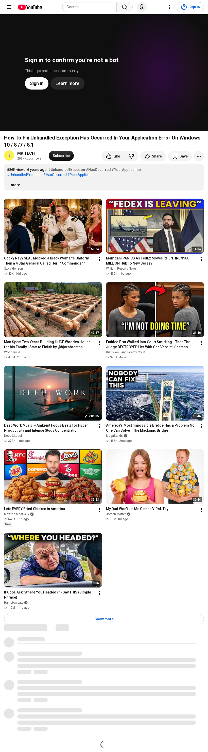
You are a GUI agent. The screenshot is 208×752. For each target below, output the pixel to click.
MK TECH (26, 153)
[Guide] (9, 7)
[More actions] (199, 156)
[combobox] (90, 7)
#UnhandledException (66, 170)
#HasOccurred (98, 170)
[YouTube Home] (29, 7)
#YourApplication (126, 170)
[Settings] (170, 7)
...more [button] (14, 185)
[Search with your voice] (142, 7)
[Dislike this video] (131, 156)
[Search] (124, 7)
